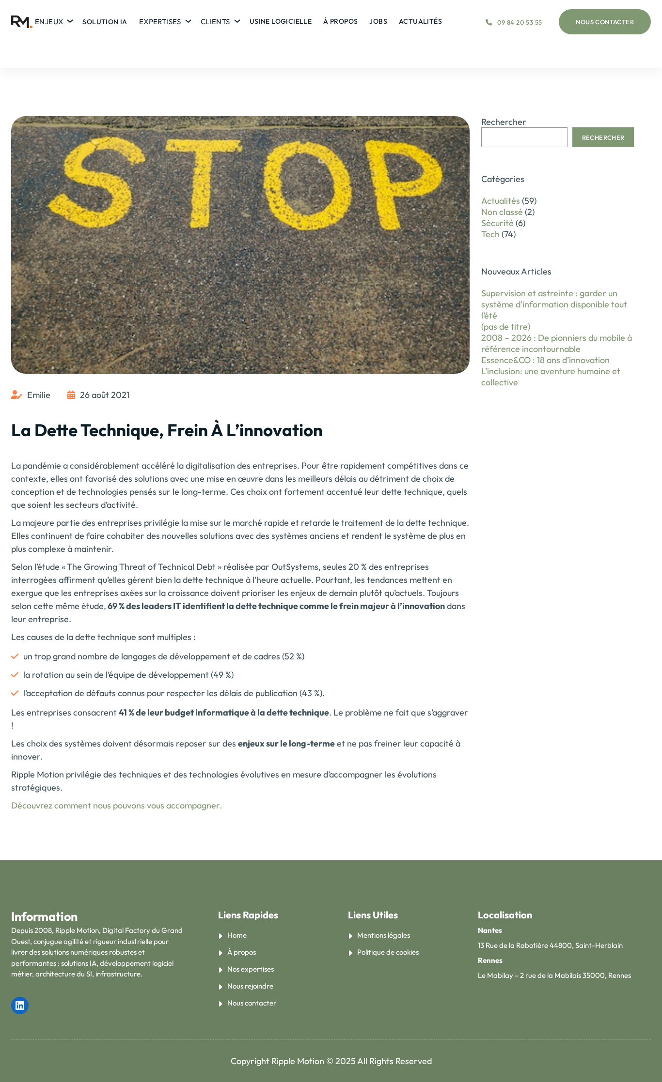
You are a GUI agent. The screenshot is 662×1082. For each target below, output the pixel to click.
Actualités (500, 200)
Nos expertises (250, 969)
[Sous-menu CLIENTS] (236, 19)
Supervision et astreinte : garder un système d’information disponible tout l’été (554, 304)
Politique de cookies (388, 952)
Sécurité (497, 223)
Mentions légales (383, 935)
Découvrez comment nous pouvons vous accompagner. (116, 805)
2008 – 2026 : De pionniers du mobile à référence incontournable (556, 343)
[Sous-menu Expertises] (187, 19)
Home (237, 935)
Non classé (502, 211)
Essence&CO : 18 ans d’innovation (545, 360)
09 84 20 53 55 (519, 22)
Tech (490, 234)
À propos (241, 952)
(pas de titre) (505, 326)
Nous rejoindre (250, 986)
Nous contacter (605, 22)
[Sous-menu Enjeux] (68, 19)
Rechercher (503, 121)
